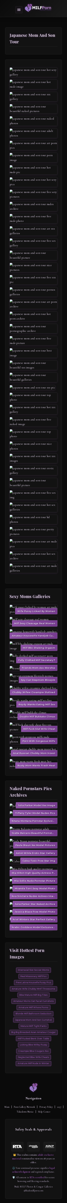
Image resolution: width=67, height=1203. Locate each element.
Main (7, 1107)
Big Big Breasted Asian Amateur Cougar (33, 1032)
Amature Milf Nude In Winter (33, 1063)
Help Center (44, 1111)
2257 (59, 1107)
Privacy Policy (46, 1107)
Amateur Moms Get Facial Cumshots (33, 1001)
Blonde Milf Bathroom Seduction (33, 1013)
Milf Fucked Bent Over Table (33, 1038)
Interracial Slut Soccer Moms (33, 970)
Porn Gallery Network (24, 1107)
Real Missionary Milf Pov (33, 976)
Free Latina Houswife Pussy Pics (33, 982)
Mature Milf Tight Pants (33, 1026)
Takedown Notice (25, 1111)
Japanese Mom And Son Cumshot (33, 1020)
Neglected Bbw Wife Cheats (33, 1057)
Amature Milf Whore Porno (33, 1007)
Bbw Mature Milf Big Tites (33, 995)
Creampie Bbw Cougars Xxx (33, 1051)
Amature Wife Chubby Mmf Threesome (33, 988)
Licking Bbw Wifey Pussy (33, 1044)
